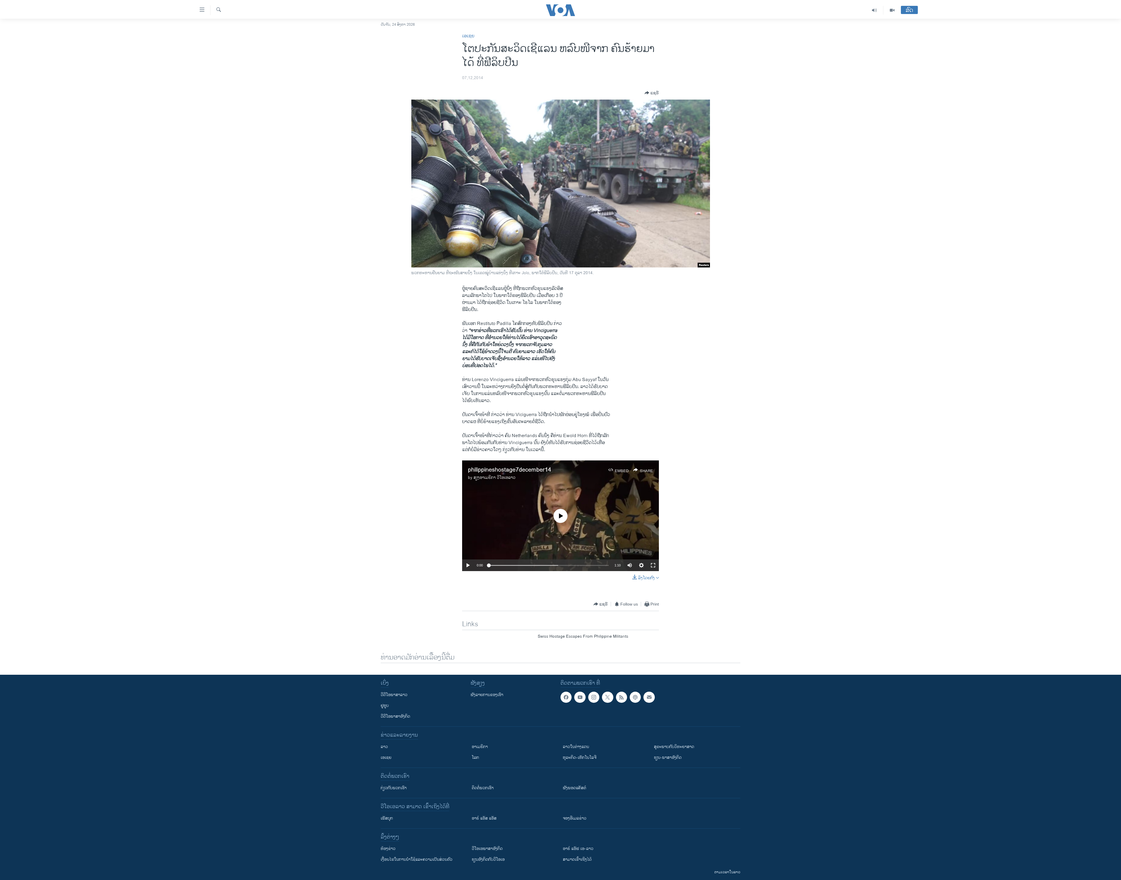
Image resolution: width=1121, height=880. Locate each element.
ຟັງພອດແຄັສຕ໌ (574, 788)
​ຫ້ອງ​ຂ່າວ (388, 849)
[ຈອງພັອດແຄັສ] (649, 697)
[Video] (892, 10)
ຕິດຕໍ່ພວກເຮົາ (483, 788)
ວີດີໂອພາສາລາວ (394, 695)
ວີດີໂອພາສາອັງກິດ (395, 716)
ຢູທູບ (385, 705)
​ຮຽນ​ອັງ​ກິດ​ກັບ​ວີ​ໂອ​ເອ (488, 859)
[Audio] (874, 10)
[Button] (652, 92)
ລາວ (384, 747)
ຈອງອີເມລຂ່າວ (574, 818)
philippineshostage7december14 (509, 470)
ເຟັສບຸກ (387, 818)
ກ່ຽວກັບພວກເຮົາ (394, 788)
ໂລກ (475, 757)
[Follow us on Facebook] (566, 697)
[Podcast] (635, 697)
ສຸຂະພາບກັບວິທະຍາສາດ (674, 747)
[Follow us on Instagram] (593, 697)
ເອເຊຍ (468, 36)
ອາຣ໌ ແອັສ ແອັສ (484, 818)
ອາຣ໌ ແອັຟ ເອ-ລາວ (578, 849)
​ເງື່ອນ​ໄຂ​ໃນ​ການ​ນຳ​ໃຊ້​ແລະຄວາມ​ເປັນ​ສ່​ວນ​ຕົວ (416, 859)
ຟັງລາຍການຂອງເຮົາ (487, 695)
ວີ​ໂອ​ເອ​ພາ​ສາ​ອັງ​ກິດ (487, 849)
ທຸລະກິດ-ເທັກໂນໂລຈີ (579, 757)
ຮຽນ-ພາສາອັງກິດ (668, 757)
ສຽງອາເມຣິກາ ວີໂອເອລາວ (495, 477)
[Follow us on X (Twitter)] (607, 697)
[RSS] (621, 697)
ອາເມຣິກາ (480, 747)
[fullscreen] (653, 565)
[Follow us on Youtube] (579, 697)
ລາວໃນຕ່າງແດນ (576, 747)
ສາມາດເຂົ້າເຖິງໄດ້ (577, 859)
